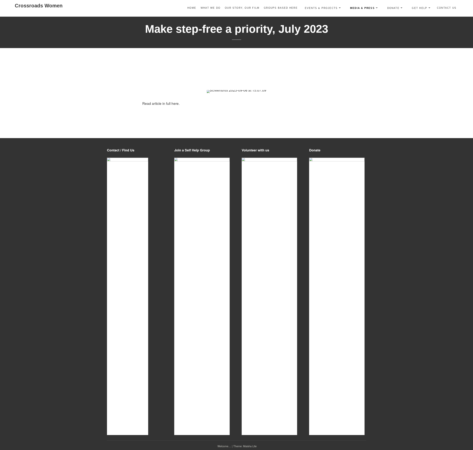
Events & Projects (321, 7)
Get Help (419, 7)
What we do (210, 7)
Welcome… (224, 446)
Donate (393, 7)
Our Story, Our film (242, 7)
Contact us (446, 7)
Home (191, 7)
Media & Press (362, 7)
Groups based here (281, 7)
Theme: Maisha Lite (245, 446)
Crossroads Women (39, 6)
